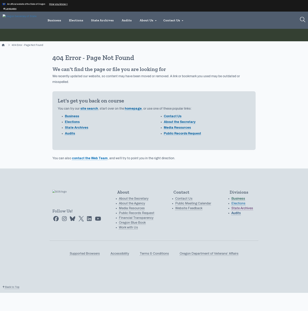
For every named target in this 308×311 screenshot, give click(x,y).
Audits (127, 20)
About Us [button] (149, 20)
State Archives (102, 20)
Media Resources (177, 127)
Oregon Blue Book (132, 222)
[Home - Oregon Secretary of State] (3, 45)
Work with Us (128, 227)
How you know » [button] (58, 4)
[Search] (302, 19)
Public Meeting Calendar (193, 203)
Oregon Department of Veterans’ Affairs (209, 253)
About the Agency (132, 203)
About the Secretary (180, 122)
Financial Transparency (136, 218)
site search (89, 108)
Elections (76, 20)
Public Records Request (182, 133)
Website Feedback (188, 208)
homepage (133, 108)
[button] (9, 9)
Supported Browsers (85, 253)
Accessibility (120, 253)
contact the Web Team (90, 158)
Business (54, 20)
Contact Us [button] (173, 20)
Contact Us (172, 116)
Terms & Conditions (154, 253)
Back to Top (12, 287)
